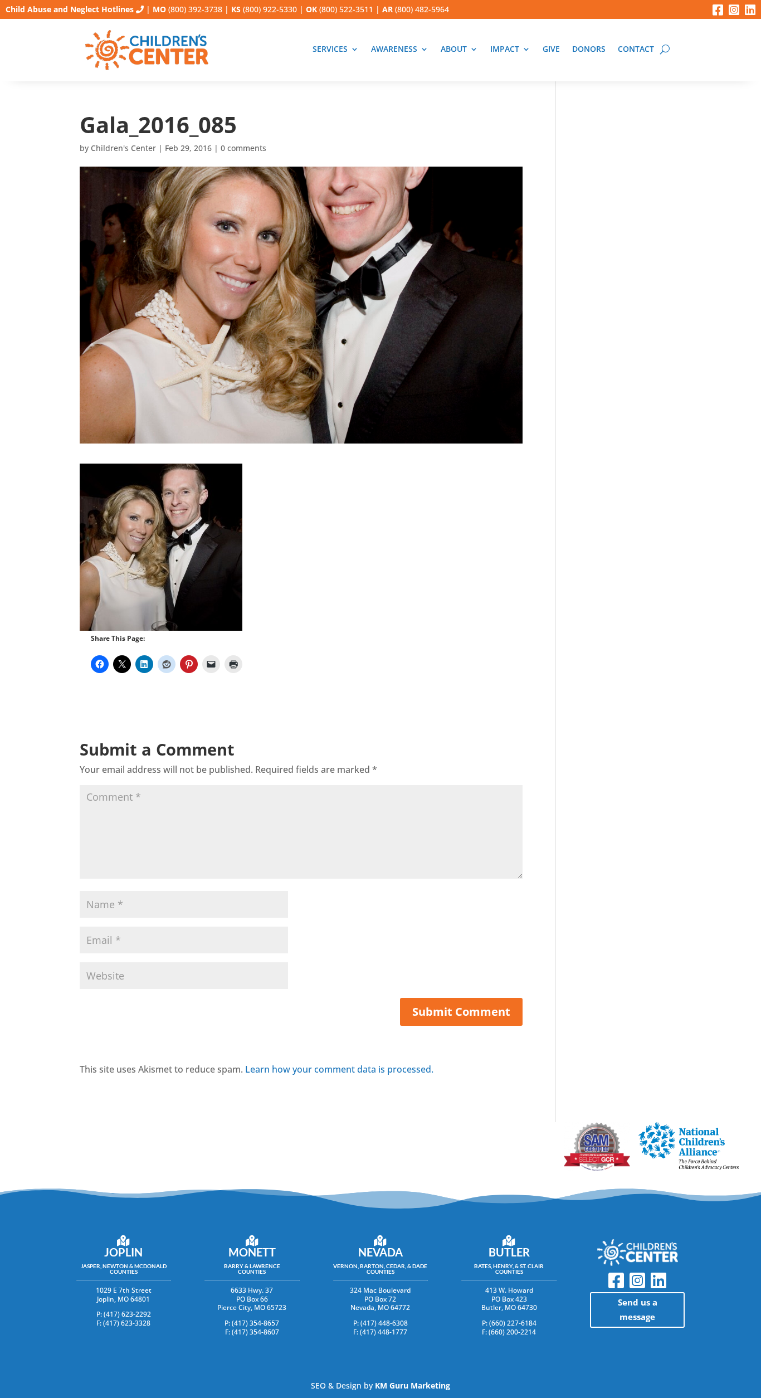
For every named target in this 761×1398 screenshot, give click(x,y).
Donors (589, 49)
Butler (509, 1252)
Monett (252, 1252)
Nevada (380, 1252)
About (454, 49)
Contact (636, 49)
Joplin (123, 1252)
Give (551, 49)
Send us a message (637, 1309)
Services (330, 49)
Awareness (394, 49)
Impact (504, 49)
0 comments (243, 148)
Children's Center (123, 148)
